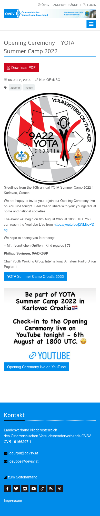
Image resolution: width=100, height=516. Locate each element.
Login (91, 5)
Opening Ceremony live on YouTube (36, 366)
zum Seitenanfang (22, 476)
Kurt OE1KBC (49, 79)
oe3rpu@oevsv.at (23, 452)
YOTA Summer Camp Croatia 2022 (35, 276)
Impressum (13, 500)
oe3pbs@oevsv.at (23, 461)
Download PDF (23, 67)
